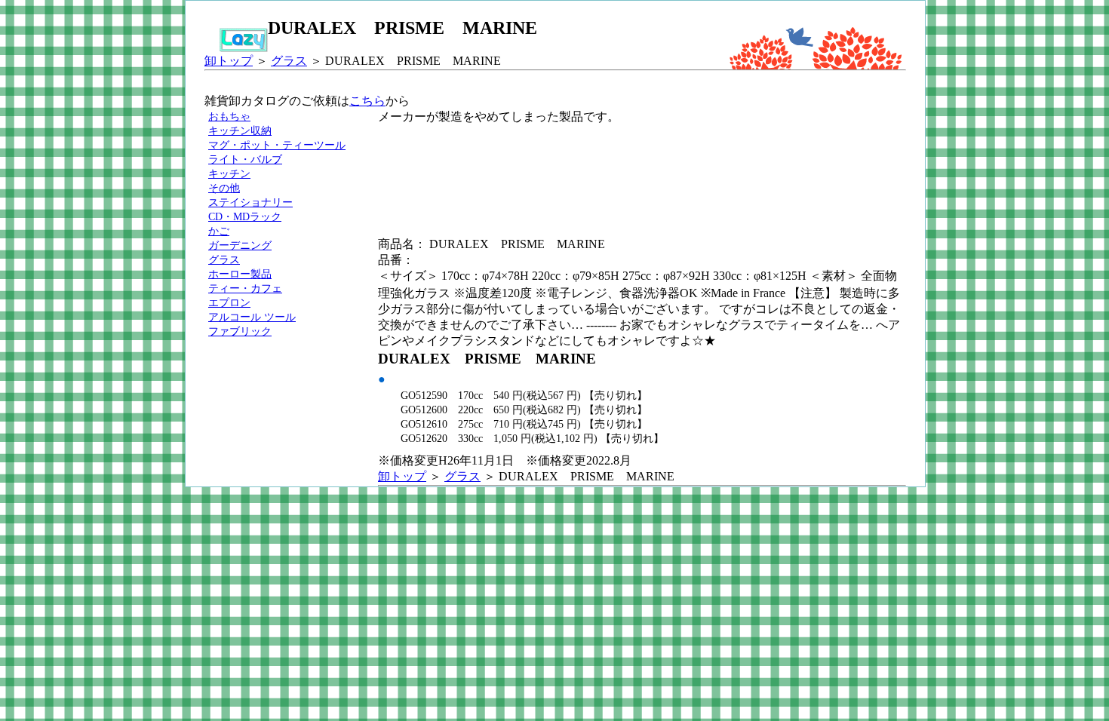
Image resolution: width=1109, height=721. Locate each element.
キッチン (229, 173)
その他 (224, 188)
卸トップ (228, 60)
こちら (367, 100)
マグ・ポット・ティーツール (277, 145)
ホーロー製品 (240, 274)
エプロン (229, 302)
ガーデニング (240, 245)
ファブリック (240, 331)
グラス (289, 60)
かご (218, 231)
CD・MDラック (244, 216)
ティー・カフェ (245, 288)
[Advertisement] (652, 159)
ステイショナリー (250, 202)
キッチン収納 (240, 130)
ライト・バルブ (245, 159)
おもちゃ (229, 116)
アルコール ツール (252, 317)
